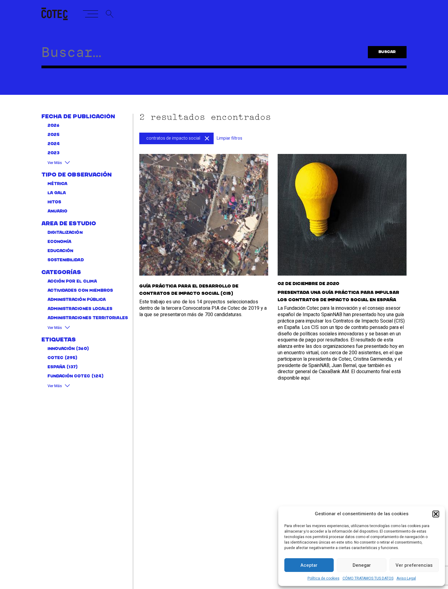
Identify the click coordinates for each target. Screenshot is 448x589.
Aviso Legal (406, 578)
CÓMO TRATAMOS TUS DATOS (368, 578)
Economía (60, 242)
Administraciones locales (80, 309)
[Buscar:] (198, 55)
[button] (436, 514)
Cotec (55, 358)
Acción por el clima (72, 281)
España (56, 367)
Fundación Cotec (69, 376)
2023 (53, 153)
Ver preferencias (414, 565)
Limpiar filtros (229, 138)
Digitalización (65, 232)
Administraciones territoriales (88, 318)
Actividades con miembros (80, 290)
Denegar (362, 565)
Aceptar (309, 565)
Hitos (54, 202)
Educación (60, 251)
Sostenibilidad (66, 260)
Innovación (61, 349)
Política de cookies (324, 578)
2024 (54, 144)
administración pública (77, 300)
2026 (53, 126)
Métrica (58, 184)
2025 (53, 135)
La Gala (57, 193)
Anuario (58, 211)
